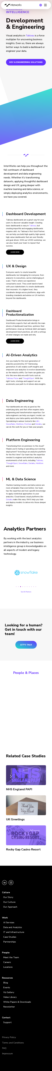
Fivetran (27, 424)
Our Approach (10, 906)
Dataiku (38, 424)
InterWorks (14, 5)
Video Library (10, 997)
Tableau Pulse (12, 378)
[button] (16, 586)
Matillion (19, 424)
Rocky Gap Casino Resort (23, 849)
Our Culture (9, 902)
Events (6, 987)
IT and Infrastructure (13, 932)
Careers (7, 962)
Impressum (7, 1053)
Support (7, 1022)
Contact (6, 1017)
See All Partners (26, 592)
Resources (7, 977)
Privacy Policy (9, 1037)
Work (5, 917)
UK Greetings (15, 819)
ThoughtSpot (28, 378)
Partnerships (9, 941)
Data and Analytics (12, 927)
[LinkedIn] (4, 884)
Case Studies (9, 937)
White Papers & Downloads (17, 1001)
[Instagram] (11, 884)
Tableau (30, 35)
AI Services (8, 922)
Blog (5, 982)
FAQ (4, 1048)
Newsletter (9, 1006)
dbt (37, 421)
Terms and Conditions (13, 1042)
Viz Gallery (8, 992)
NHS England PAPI (19, 789)
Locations (8, 967)
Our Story (8, 897)
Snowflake (10, 424)
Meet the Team (11, 957)
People (6, 952)
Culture (6, 892)
